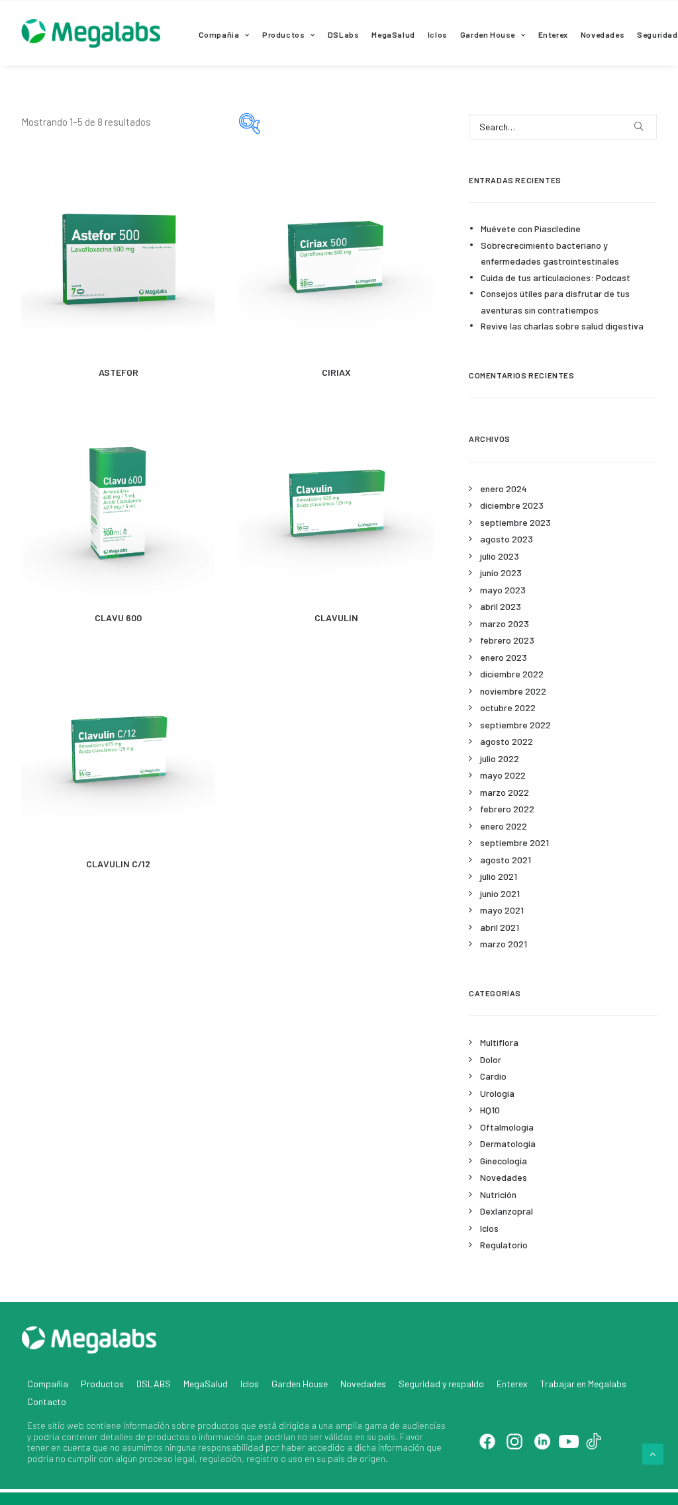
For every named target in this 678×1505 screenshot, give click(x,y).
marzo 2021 (503, 943)
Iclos (438, 34)
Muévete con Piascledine (531, 228)
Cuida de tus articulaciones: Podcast (555, 277)
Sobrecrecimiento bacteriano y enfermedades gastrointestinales (550, 253)
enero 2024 (503, 488)
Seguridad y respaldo (441, 1383)
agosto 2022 (506, 741)
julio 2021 (498, 876)
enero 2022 (503, 826)
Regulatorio (504, 1244)
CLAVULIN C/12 (118, 863)
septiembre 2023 (515, 522)
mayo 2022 (503, 775)
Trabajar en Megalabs (583, 1383)
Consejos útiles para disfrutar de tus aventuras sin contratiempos (555, 302)
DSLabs (344, 34)
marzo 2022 (504, 792)
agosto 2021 (505, 859)
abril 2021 (499, 927)
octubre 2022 (508, 707)
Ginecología (503, 1160)
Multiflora (499, 1042)
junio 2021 (500, 893)
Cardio (493, 1076)
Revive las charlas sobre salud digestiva (562, 325)
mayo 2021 (502, 910)
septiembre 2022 (515, 724)
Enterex (553, 34)
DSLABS (153, 1383)
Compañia (219, 34)
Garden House (487, 34)
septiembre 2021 (514, 842)
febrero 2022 (507, 808)
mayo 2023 (503, 589)
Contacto (46, 1401)
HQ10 (490, 1109)
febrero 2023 (507, 640)
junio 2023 (501, 572)
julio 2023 (499, 556)
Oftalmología (507, 1127)
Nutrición (498, 1194)
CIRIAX (336, 372)
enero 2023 (503, 657)
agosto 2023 (506, 538)
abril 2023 (500, 606)
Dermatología (508, 1143)
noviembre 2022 (513, 691)
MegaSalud (392, 34)
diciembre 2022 (512, 673)
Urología (497, 1093)
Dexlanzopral (506, 1211)
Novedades (602, 34)
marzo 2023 (504, 623)
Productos (283, 34)
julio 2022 (499, 758)
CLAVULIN (336, 617)
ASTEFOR (118, 372)
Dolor (490, 1059)
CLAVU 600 (118, 617)
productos (218, 1425)
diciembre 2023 (512, 505)
